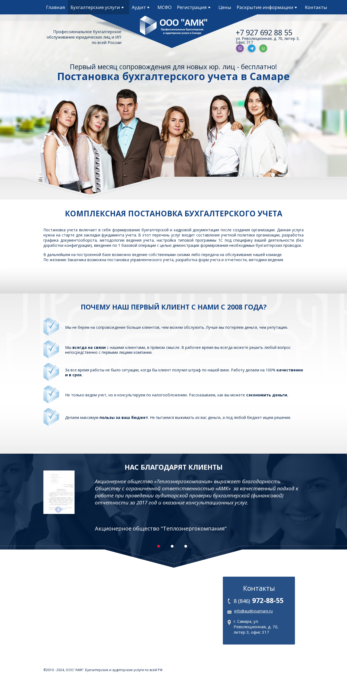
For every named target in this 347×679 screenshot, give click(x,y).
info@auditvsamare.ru (253, 611)
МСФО (165, 7)
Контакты (316, 7)
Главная (55, 7)
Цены (225, 7)
